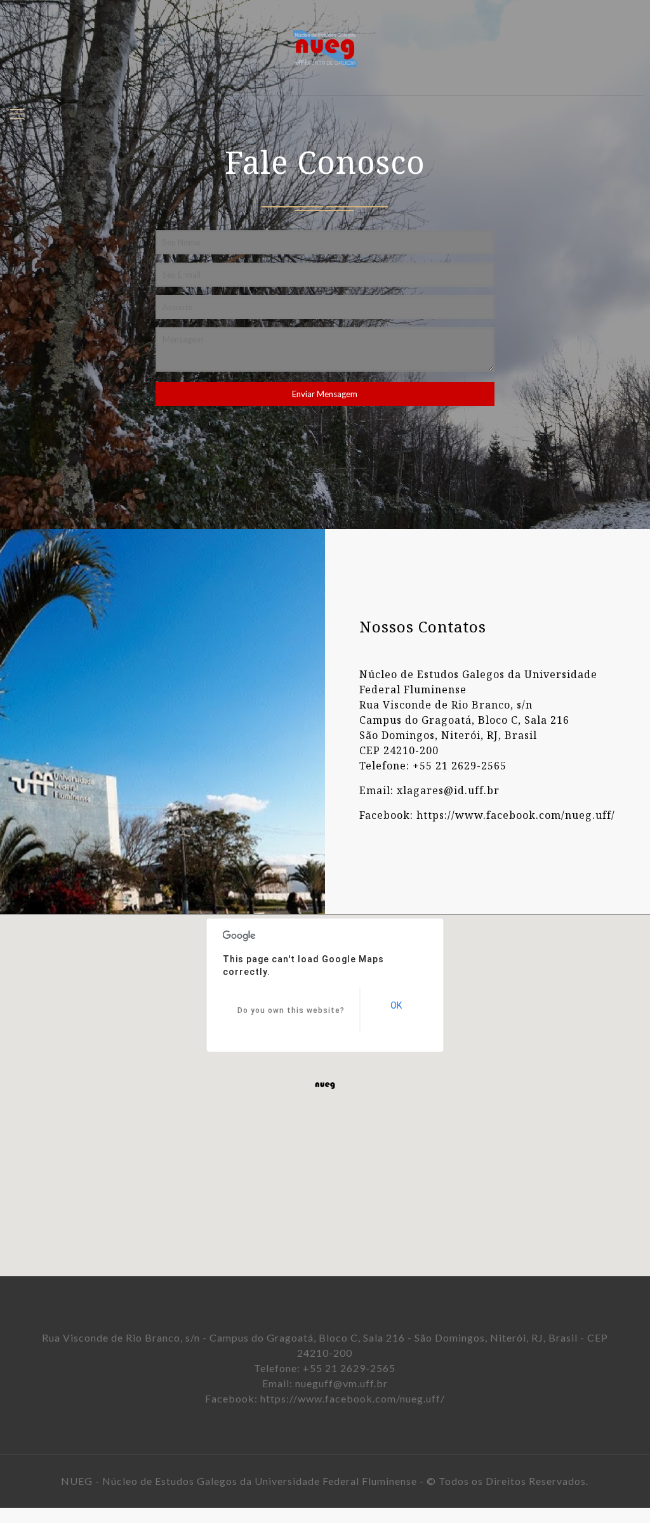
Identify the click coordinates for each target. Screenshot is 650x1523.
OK (396, 1005)
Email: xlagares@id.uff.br (429, 790)
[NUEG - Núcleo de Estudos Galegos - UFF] (325, 47)
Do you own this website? (291, 1010)
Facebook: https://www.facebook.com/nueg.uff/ (487, 814)
